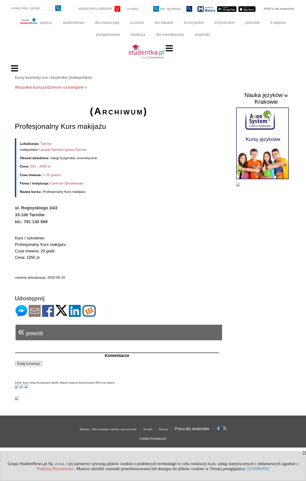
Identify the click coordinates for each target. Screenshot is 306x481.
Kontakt (147, 429)
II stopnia (278, 23)
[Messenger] (21, 315)
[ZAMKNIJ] (258, 468)
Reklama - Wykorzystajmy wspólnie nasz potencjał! (108, 429)
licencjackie (194, 23)
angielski (202, 34)
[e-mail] (35, 315)
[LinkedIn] (75, 315)
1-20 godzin (52, 175)
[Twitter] (61, 313)
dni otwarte (164, 23)
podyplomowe (108, 34)
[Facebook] (48, 315)
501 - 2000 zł (40, 166)
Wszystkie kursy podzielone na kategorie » (51, 87)
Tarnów (45, 144)
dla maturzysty (107, 23)
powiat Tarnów (51, 149)
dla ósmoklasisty (170, 34)
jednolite (252, 23)
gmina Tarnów (76, 149)
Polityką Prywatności (55, 468)
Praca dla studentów (192, 429)
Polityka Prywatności (153, 438)
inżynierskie (224, 23)
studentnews (73, 23)
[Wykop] (89, 315)
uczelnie (137, 23)
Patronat (163, 429)
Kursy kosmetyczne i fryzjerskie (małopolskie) (53, 78)
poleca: (45, 23)
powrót (30, 331)
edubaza (138, 34)
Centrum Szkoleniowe (66, 183)
